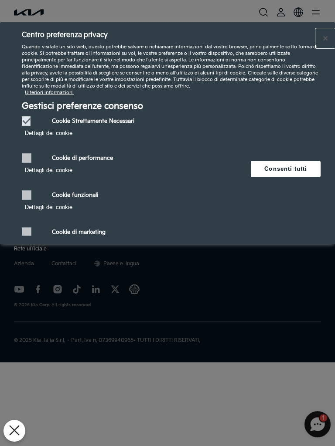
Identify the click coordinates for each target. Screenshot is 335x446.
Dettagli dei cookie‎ (48, 133)
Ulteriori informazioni (49, 92)
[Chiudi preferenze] (14, 431)
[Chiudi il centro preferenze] (325, 38)
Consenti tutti (285, 169)
